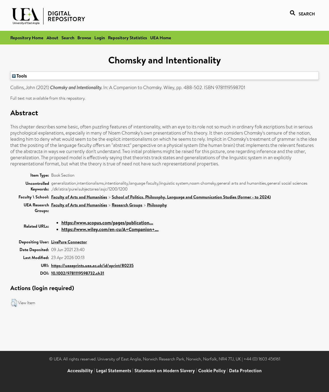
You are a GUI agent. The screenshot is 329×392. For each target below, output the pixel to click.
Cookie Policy (212, 370)
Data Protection (245, 370)
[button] (14, 303)
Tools (21, 75)
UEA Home (160, 38)
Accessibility (80, 370)
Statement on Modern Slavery (164, 370)
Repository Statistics (127, 38)
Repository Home (26, 38)
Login (99, 38)
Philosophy (157, 205)
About (52, 38)
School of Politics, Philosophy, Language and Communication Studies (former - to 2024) (191, 197)
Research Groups (127, 205)
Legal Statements (113, 370)
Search (67, 38)
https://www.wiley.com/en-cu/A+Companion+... (110, 229)
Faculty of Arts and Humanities (79, 197)
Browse (84, 38)
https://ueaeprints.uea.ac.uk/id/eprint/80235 (92, 265)
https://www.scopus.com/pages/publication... (107, 222)
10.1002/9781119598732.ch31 (77, 273)
